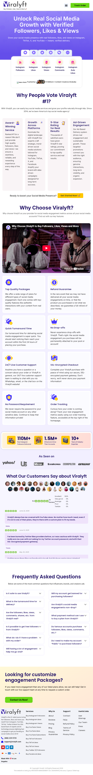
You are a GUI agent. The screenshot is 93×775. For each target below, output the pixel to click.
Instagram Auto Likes (72, 70)
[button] (66, 5)
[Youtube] (3, 747)
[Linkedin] (11, 747)
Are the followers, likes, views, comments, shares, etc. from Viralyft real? (20, 615)
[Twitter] (7, 747)
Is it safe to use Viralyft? (18, 593)
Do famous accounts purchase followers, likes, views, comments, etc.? (67, 629)
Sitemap (76, 771)
